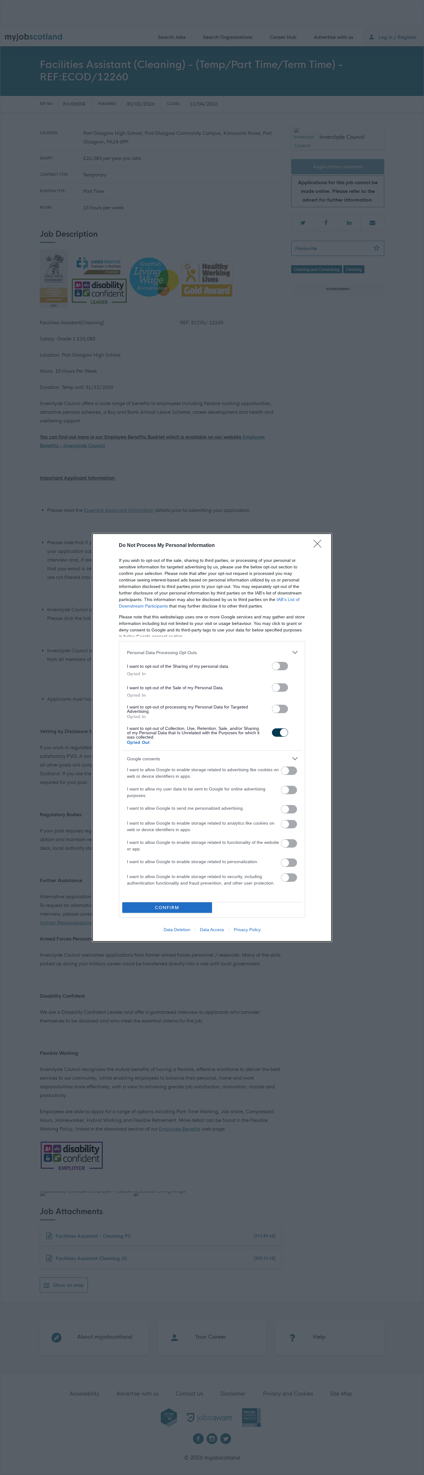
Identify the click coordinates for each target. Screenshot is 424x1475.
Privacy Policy (247, 929)
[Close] (319, 546)
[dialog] (212, 737)
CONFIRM (167, 907)
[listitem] (212, 652)
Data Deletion (177, 929)
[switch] (280, 666)
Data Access (212, 929)
